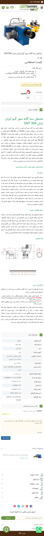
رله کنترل (38, 385)
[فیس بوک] (31, 506)
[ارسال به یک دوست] (38, 57)
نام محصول (37, 341)
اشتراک (8, 518)
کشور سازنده (37, 352)
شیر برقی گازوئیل (36, 393)
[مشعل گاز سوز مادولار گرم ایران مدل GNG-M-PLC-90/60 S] (36, 457)
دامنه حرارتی (37, 367)
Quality (32, 411)
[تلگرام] (18, 506)
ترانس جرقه (37, 389)
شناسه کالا (38, 344)
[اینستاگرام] (23, 506)
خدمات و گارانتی (36, 356)
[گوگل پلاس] (27, 506)
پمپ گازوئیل (37, 397)
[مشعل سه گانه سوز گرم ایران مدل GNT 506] (22, 30)
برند (40, 348)
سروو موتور (37, 381)
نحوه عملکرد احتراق (35, 374)
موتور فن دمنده (36, 377)
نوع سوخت (38, 363)
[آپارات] (14, 506)
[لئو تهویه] (29, 7)
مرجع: (40, 68)
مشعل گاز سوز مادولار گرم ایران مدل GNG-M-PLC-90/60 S (15, 455)
